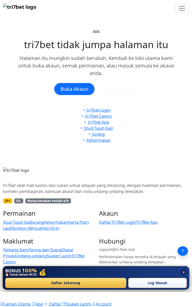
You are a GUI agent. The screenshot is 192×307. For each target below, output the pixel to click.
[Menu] (182, 8)
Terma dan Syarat (45, 250)
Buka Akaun (74, 89)
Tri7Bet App (147, 222)
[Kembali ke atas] (183, 251)
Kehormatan (56, 222)
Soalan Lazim (59, 256)
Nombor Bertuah (27, 228)
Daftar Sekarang (65, 283)
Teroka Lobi (118, 89)
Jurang (38, 222)
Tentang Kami (16, 250)
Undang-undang (31, 256)
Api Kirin (51, 228)
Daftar (105, 222)
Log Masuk (158, 283)
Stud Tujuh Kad (17, 222)
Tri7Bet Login (123, 222)
